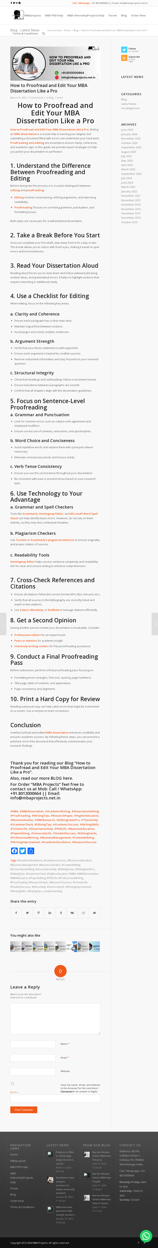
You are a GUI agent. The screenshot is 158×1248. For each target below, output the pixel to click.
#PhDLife (52, 878)
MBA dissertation (57, 732)
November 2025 (131, 138)
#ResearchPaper (38, 882)
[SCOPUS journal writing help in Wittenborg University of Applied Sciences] (15, 946)
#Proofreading (18, 882)
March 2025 (128, 169)
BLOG (56, 778)
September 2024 (131, 174)
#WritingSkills (18, 891)
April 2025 (127, 165)
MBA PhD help (19, 1167)
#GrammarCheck (36, 873)
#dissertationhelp (46, 869)
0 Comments (36, 97)
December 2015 (131, 213)
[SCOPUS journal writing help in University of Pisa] (83, 946)
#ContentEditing (71, 864)
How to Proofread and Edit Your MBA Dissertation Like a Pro (48, 88)
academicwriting (52, 891)
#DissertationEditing (22, 869)
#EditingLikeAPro (85, 869)
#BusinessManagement (24, 864)
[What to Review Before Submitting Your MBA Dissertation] (155, 624)
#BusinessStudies (49, 864)
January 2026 (129, 134)
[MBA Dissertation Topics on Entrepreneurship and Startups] (94, 946)
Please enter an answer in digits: (79, 1091)
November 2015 (131, 217)
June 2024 (127, 182)
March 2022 (128, 187)
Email (65, 1057)
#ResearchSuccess (60, 882)
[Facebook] (138, 1243)
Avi (61, 97)
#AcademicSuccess (55, 860)
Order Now (17, 1201)
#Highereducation (57, 873)
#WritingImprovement (78, 886)
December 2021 (131, 196)
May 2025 (127, 160)
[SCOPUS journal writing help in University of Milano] (60, 946)
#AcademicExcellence (29, 860)
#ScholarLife (80, 882)
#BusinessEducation (79, 860)
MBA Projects (40, 1242)
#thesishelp (39, 886)
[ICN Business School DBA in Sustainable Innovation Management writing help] (27, 946)
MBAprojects (18, 1161)
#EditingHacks (66, 869)
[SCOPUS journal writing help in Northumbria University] (49, 946)
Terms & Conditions (22, 1207)
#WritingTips (34, 891)
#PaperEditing (37, 878)
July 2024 (126, 178)
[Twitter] (145, 1243)
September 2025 (131, 147)
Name (65, 1044)
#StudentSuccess (20, 886)
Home (14, 1154)
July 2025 (126, 156)
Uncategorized (130, 108)
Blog (51, 97)
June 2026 (127, 129)
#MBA (72, 873)
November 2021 (131, 200)
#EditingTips (17, 873)
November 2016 (131, 209)
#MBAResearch (19, 878)
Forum (14, 1188)
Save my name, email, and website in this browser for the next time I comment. (80, 1088)
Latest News (128, 104)
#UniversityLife (55, 886)
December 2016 (131, 204)
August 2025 (128, 152)
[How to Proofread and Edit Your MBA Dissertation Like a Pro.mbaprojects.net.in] (55, 64)
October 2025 (129, 143)
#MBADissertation (88, 873)
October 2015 (129, 222)
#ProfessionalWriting (70, 878)
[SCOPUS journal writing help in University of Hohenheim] (38, 946)
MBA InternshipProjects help (21, 1177)
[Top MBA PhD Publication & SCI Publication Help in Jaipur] (72, 946)
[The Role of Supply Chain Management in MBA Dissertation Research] (3, 624)
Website (65, 1071)
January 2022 (129, 191)
